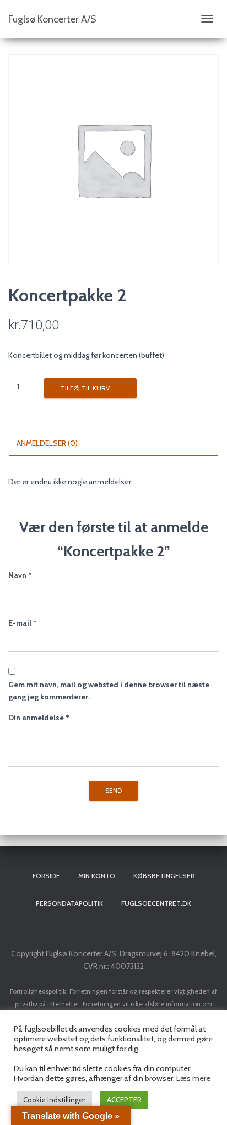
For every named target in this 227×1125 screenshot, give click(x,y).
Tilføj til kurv (85, 388)
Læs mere (193, 1078)
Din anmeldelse (38, 718)
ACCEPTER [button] (124, 1099)
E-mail (22, 623)
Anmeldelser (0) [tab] (47, 443)
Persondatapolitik (69, 903)
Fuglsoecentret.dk (156, 903)
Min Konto (96, 876)
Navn (20, 575)
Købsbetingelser (163, 876)
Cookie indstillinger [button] (54, 1099)
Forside (46, 876)
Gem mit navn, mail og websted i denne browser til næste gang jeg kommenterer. (108, 691)
